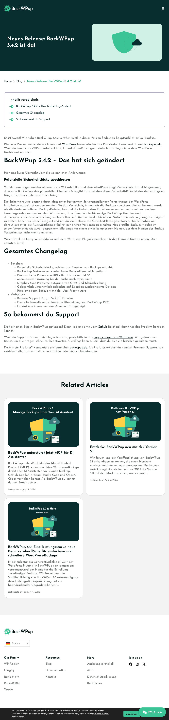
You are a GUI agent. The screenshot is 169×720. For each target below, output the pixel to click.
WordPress (69, 144)
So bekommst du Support (33, 119)
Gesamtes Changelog (30, 113)
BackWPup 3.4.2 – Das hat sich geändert (43, 106)
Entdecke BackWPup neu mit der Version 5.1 (123, 449)
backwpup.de (152, 144)
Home (8, 81)
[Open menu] (163, 9)
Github (102, 326)
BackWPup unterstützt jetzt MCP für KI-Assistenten (41, 455)
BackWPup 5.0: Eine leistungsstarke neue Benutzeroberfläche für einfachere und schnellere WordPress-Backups (41, 551)
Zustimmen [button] (131, 714)
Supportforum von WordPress (113, 337)
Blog (19, 81)
